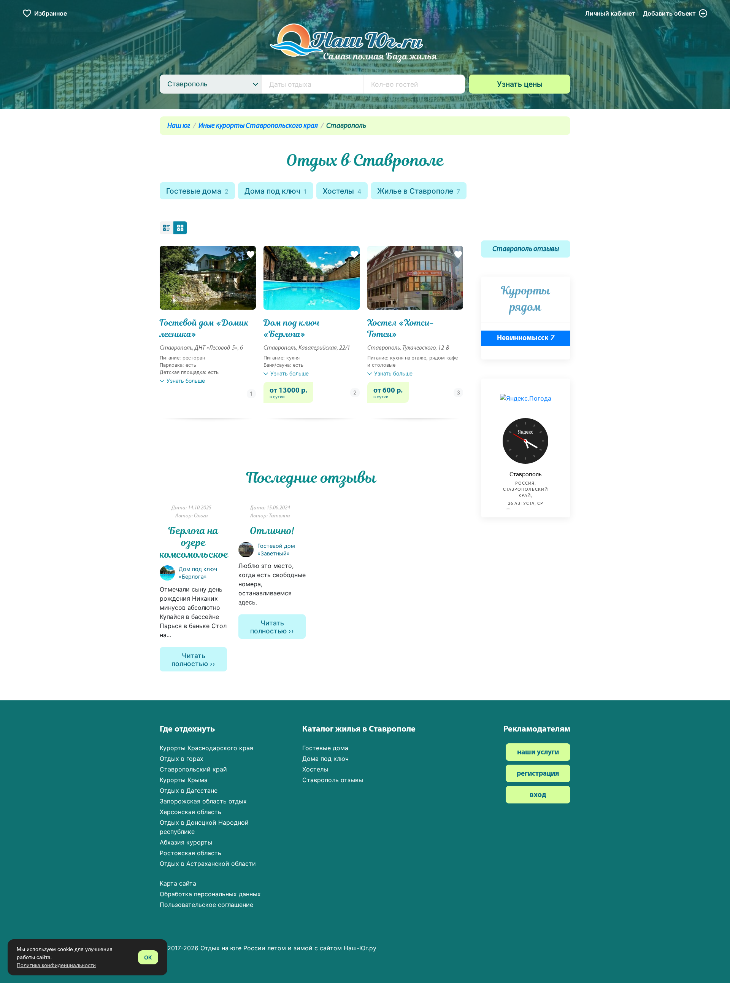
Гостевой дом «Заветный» (276, 549)
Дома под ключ (275, 191)
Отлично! (272, 531)
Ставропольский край (193, 769)
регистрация (538, 774)
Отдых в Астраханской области (208, 863)
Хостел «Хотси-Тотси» (400, 328)
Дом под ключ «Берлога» (291, 328)
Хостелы (342, 191)
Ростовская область (190, 853)
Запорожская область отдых (203, 801)
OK (148, 957)
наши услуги (538, 752)
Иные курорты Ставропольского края (258, 126)
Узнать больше (186, 380)
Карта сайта (178, 883)
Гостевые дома (197, 191)
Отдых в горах (181, 758)
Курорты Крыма (184, 780)
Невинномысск (525, 338)
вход (538, 795)
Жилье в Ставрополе (418, 191)
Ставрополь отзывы (525, 249)
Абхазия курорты (186, 842)
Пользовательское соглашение (206, 904)
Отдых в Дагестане (188, 790)
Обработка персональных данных (210, 894)
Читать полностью (189, 660)
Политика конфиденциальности (56, 965)
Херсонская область (190, 812)
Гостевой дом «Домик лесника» (204, 328)
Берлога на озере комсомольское (194, 542)
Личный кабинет (610, 13)
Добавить (669, 13)
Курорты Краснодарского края (206, 748)
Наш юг (178, 126)
